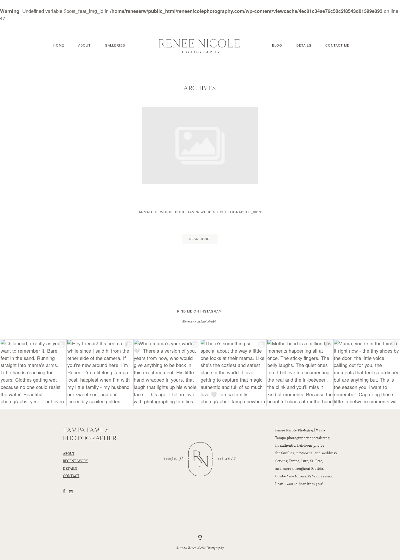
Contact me (284, 476)
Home (58, 45)
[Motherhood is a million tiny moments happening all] (300, 372)
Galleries (115, 45)
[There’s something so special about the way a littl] (233, 372)
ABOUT (68, 453)
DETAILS (70, 468)
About (84, 45)
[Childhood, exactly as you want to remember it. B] (33, 372)
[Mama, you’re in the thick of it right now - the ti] (366, 372)
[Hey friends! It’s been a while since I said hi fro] (100, 372)
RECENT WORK (75, 460)
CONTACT (71, 475)
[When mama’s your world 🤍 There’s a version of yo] (166, 372)
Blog (277, 45)
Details (303, 45)
